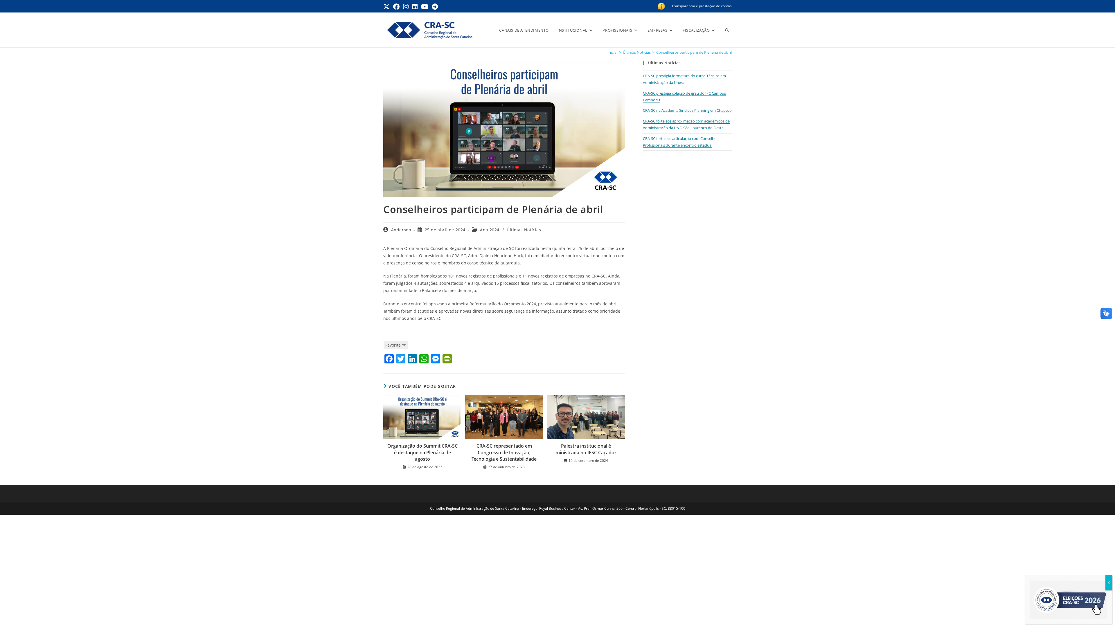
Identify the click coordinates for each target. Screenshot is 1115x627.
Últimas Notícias (524, 230)
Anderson (401, 230)
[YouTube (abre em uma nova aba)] (424, 6)
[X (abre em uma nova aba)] (387, 6)
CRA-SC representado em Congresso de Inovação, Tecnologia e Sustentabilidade (504, 452)
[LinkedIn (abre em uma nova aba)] (414, 6)
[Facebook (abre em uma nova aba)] (396, 6)
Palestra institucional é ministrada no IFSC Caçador (585, 449)
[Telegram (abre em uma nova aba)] (435, 6)
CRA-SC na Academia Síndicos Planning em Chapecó (687, 110)
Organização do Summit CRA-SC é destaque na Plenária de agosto (422, 452)
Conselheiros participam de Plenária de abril (694, 52)
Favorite (393, 345)
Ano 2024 (489, 230)
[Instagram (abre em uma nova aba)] (405, 6)
